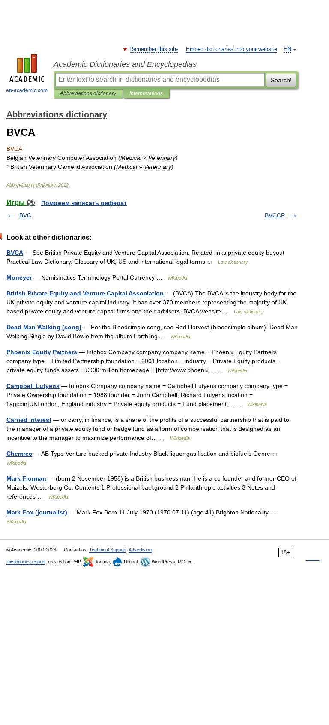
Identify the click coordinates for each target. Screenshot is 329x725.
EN (287, 49)
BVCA (14, 252)
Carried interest (28, 419)
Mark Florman (26, 478)
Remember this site (154, 49)
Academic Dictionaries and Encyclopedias (125, 64)
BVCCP (275, 215)
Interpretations (146, 93)
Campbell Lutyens (33, 385)
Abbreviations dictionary (88, 93)
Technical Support (107, 549)
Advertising (140, 549)
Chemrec (19, 453)
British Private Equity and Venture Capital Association (85, 293)
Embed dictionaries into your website (231, 49)
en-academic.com (27, 90)
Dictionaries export (25, 561)
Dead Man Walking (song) (43, 327)
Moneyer (19, 277)
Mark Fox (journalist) (36, 512)
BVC (25, 215)
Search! (281, 80)
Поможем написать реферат (84, 202)
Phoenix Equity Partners (41, 352)
